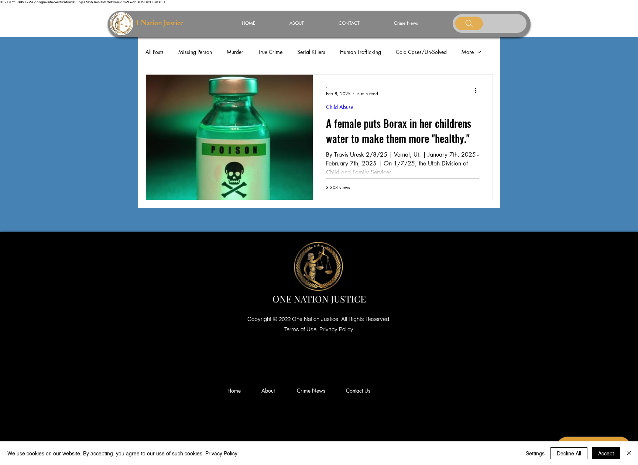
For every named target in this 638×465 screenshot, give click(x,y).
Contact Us (358, 390)
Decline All (569, 453)
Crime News (312, 390)
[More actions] (477, 90)
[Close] (629, 453)
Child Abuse (339, 106)
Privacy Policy (221, 453)
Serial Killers (311, 51)
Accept (606, 453)
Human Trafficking (360, 51)
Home (235, 390)
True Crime (270, 51)
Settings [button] (535, 453)
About (271, 390)
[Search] (469, 23)
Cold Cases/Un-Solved (421, 51)
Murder (235, 51)
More (468, 51)
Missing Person (195, 51)
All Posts (154, 51)
